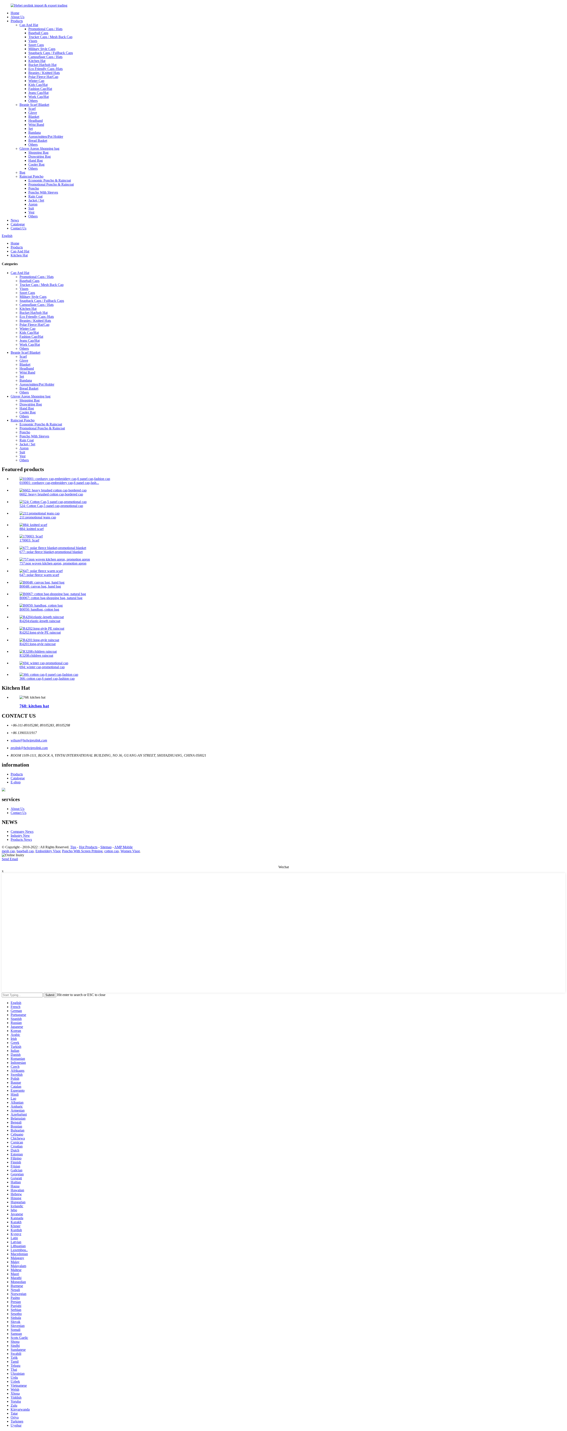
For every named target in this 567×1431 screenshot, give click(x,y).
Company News (22, 831)
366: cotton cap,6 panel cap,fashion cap (47, 678)
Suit (31, 208)
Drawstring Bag (39, 156)
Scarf (32, 109)
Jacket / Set (36, 200)
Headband (35, 120)
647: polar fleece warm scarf (39, 575)
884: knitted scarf (31, 529)
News (15, 220)
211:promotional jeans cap (37, 517)
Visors (32, 41)
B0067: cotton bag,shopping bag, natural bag (50, 598)
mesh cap (8, 851)
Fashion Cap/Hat (40, 89)
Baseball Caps (38, 33)
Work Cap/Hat (38, 97)
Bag (22, 172)
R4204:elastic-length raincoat (39, 621)
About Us (17, 17)
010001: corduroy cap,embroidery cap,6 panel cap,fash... (59, 483)
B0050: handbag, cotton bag (39, 609)
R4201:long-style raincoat (37, 644)
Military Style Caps (41, 49)
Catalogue (18, 224)
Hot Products (88, 847)
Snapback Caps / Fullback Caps (50, 53)
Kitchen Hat (36, 61)
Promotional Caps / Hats (45, 29)
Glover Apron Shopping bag (39, 148)
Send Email (10, 859)
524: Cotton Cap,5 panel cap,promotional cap (51, 506)
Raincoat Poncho (31, 176)
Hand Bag (35, 160)
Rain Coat (35, 196)
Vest (31, 212)
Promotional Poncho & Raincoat (51, 184)
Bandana (34, 132)
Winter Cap (36, 81)
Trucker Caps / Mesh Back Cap (50, 37)
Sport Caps (36, 45)
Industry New (20, 835)
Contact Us (18, 228)
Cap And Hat (28, 25)
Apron (32, 204)
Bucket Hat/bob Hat (42, 65)
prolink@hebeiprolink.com (29, 748)
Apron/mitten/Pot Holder (45, 136)
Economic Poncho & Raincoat (49, 180)
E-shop (16, 782)
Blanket (33, 116)
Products (17, 21)
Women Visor (130, 851)
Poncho (33, 188)
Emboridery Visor (47, 851)
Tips (73, 847)
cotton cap (111, 851)
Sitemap (106, 847)
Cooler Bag (36, 164)
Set (30, 128)
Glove (32, 113)
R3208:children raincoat (36, 655)
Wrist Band (36, 124)
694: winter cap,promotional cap (42, 667)
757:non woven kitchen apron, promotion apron (52, 563)
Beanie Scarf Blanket (34, 105)
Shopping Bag (38, 152)
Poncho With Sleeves (43, 192)
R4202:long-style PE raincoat (40, 632)
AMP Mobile (123, 847)
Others (33, 101)
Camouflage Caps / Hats (45, 57)
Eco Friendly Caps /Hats (45, 69)
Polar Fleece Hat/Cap (43, 77)
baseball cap (25, 851)
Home (15, 13)
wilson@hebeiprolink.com (29, 740)
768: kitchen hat (34, 706)
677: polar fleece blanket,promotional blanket (51, 552)
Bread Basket (37, 140)
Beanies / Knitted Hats (44, 73)
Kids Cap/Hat (38, 85)
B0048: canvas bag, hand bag (40, 586)
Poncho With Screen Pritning (82, 851)
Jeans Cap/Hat (38, 93)
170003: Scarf (29, 540)
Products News (21, 839)
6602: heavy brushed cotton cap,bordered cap (51, 494)
